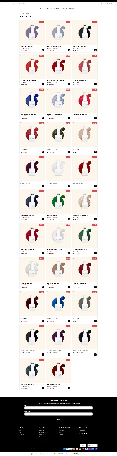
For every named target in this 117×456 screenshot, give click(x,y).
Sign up (58, 419)
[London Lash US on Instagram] (3, 3)
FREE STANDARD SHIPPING (58, 1)
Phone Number (27, 411)
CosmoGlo (61, 434)
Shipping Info (41, 430)
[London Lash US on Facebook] (1, 3)
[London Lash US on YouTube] (9, 3)
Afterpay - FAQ (41, 434)
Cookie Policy (41, 439)
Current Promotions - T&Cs (43, 441)
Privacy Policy (41, 436)
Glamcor (60, 432)
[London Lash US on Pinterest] (5, 3)
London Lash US (25, 448)
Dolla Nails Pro (61, 430)
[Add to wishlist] (21, 22)
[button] (50, 8)
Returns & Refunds (42, 432)
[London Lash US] (58, 6)
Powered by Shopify (31, 448)
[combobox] (26, 414)
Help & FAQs (22, 434)
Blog (20, 432)
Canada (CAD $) (22, 3)
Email (25, 405)
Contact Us (21, 436)
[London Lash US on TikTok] (7, 3)
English (13, 3)
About (20, 430)
